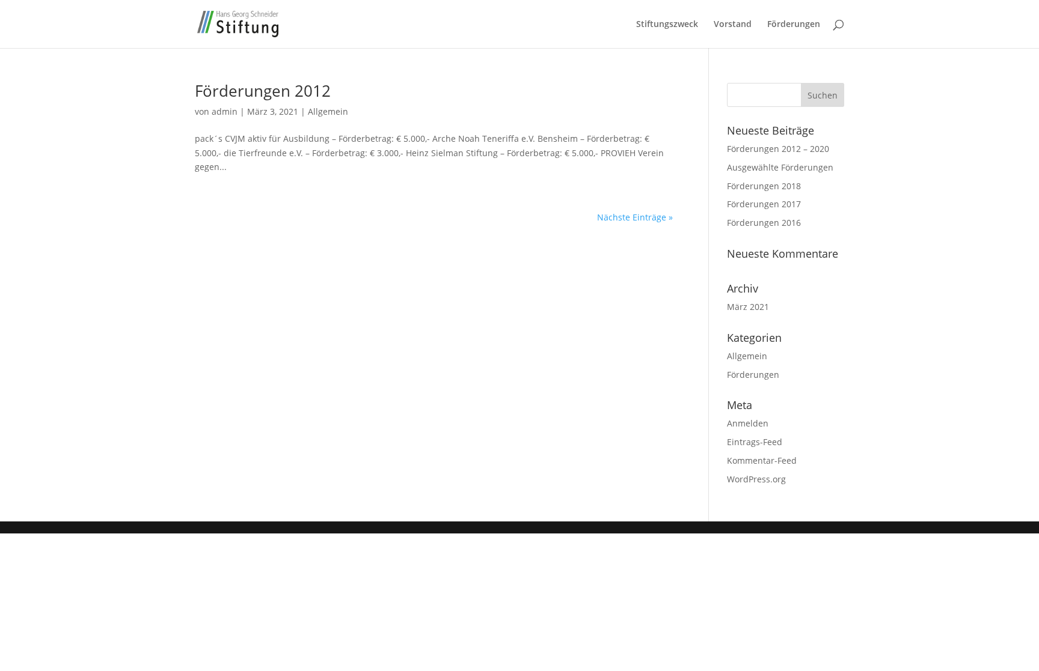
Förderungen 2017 (764, 204)
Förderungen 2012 (263, 91)
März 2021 (748, 306)
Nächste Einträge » (635, 217)
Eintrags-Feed (754, 442)
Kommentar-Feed (762, 460)
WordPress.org (756, 479)
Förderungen (793, 24)
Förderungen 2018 (764, 186)
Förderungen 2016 (764, 222)
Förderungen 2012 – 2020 (778, 148)
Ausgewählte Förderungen (780, 167)
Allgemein (328, 111)
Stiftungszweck (667, 24)
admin (225, 111)
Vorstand (733, 24)
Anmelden (747, 423)
